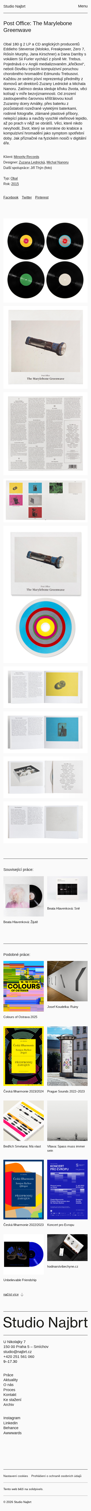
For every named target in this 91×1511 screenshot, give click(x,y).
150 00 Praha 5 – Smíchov (25, 1347)
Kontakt (9, 1395)
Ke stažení (12, 1400)
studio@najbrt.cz (17, 1352)
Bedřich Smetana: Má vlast (22, 1146)
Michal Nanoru (58, 162)
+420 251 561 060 (18, 1357)
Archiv (8, 1405)
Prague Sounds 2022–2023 (66, 1091)
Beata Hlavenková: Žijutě (20, 922)
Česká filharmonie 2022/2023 (23, 1225)
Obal (14, 178)
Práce (8, 1375)
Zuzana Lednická (32, 162)
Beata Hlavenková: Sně (63, 908)
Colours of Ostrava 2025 (20, 1017)
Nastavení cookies (15, 1476)
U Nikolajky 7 (14, 1342)
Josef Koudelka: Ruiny (62, 1007)
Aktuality (10, 1380)
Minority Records (26, 157)
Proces (9, 1390)
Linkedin (10, 1423)
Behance (10, 1428)
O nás (8, 1385)
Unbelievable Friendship (19, 1280)
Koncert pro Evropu (60, 1225)
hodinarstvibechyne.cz (62, 1266)
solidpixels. (36, 1489)
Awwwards (12, 1433)
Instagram (11, 1418)
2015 (15, 184)
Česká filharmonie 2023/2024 (23, 1091)
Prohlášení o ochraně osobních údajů (56, 1476)
